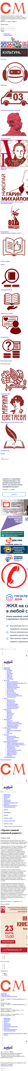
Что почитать (10, 691)
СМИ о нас (10, 676)
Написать (14, 494)
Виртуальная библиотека (10, 741)
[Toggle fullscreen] (3, 1068)
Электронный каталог (9, 757)
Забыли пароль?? (8, 35)
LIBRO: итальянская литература (15, 743)
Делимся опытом (11, 736)
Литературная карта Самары (14, 723)
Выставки (9, 718)
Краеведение (7, 719)
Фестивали (10, 715)
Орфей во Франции (12, 752)
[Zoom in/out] (5, 1068)
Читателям (6, 680)
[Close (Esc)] (1, 1068)
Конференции (10, 713)
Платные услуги (11, 701)
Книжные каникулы (12, 708)
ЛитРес (9, 729)
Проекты (9, 712)
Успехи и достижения (12, 740)
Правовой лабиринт (12, 705)
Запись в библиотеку (12, 681)
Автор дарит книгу (12, 688)
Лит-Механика (11, 747)
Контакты (9, 677)
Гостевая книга (11, 702)
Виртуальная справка (12, 704)
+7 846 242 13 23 (5, 995)
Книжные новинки (12, 684)
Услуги (5, 698)
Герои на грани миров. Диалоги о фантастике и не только (16, 745)
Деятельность (7, 709)
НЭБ (8, 732)
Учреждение (7, 669)
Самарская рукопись (12, 726)
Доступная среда (11, 697)
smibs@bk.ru (4, 993)
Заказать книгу (11, 699)
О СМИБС (10, 670)
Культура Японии (11, 751)
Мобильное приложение (13, 687)
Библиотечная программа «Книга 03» (17, 683)
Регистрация (7, 33)
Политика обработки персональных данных (15, 1033)
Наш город (10, 720)
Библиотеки (7, 667)
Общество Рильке (11, 754)
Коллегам (6, 734)
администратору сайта (7, 1065)
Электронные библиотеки (11, 727)
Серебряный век (11, 748)
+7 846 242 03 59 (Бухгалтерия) (9, 996)
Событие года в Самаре (13, 722)
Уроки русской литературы (14, 750)
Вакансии (9, 674)
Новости (9, 711)
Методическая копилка (13, 737)
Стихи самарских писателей (14, 695)
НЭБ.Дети (9, 733)
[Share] (2, 1068)
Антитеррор (10, 679)
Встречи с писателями (13, 694)
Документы (10, 673)
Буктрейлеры (10, 690)
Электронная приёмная (13, 706)
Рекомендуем (10, 739)
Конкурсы (9, 716)
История (9, 672)
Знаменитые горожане (13, 725)
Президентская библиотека (14, 730)
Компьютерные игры (12, 686)
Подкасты (9, 755)
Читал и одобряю (11, 692)
